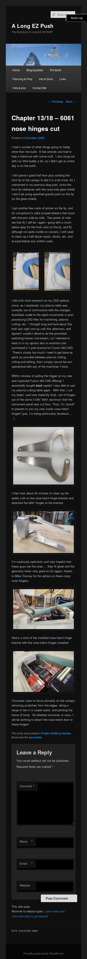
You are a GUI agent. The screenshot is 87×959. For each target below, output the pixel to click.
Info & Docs (46, 79)
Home (16, 70)
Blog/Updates (35, 70)
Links (62, 79)
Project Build (49, 733)
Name (26, 841)
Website (25, 885)
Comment (27, 786)
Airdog (66, 733)
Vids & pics (19, 88)
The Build (55, 70)
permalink (35, 737)
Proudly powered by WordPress (43, 953)
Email (26, 863)
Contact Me (39, 88)
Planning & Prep (22, 79)
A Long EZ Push (33, 25)
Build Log (77, 18)
